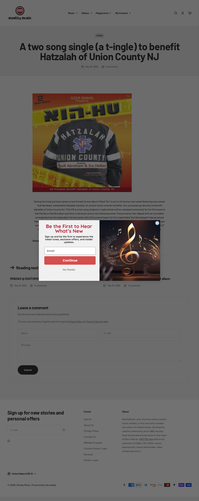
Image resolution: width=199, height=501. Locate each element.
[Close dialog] (157, 223)
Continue (70, 260)
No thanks (69, 270)
